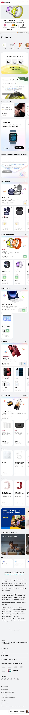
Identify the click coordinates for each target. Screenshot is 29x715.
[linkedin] (11, 679)
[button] (20, 2)
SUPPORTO (4, 656)
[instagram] (8, 679)
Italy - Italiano (5, 686)
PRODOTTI (4, 648)
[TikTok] (18, 679)
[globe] (1, 686)
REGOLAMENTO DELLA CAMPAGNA (14, 574)
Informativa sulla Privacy (13, 90)
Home (3, 641)
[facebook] (2, 679)
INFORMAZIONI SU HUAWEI (9, 659)
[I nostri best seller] (13, 110)
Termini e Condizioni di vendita (16, 86)
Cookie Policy (4, 700)
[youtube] (14, 679)
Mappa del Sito (4, 689)
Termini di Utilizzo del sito (11, 88)
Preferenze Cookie (5, 703)
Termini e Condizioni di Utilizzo (7, 692)
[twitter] (5, 679)
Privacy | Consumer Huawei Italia (8, 697)
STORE (3, 652)
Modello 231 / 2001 (5, 695)
